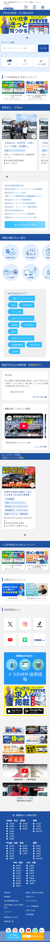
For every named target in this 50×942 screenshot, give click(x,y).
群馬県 (25, 828)
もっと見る (39, 446)
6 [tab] (28, 38)
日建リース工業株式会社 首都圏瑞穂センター (24, 196)
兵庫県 (38, 853)
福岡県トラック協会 (25, 798)
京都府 (38, 848)
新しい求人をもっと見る (25, 224)
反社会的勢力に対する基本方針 (13, 906)
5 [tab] (24, 38)
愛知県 (25, 851)
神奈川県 (39, 831)
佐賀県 (31, 868)
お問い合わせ (30, 910)
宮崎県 (31, 878)
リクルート (8, 911)
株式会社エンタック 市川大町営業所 (20, 203)
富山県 (11, 848)
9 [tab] (40, 38)
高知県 (18, 886)
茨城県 (25, 823)
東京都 (38, 828)
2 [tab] (12, 38)
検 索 (43, 48)
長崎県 (31, 870)
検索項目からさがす (11, 917)
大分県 (31, 875)
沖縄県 (31, 883)
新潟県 (11, 846)
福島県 (11, 839)
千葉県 (38, 826)
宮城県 (11, 831)
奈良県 (38, 856)
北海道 (11, 823)
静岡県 (25, 848)
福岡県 (31, 865)
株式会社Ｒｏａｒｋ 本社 (15, 192)
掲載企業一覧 (9, 921)
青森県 (11, 826)
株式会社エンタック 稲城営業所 (18, 199)
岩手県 (11, 828)
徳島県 (18, 878)
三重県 (25, 853)
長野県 (11, 858)
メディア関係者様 (32, 906)
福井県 (11, 853)
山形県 (11, 836)
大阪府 (38, 851)
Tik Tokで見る (38, 397)
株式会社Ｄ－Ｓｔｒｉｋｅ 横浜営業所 (21, 207)
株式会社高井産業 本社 (14, 210)
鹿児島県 (32, 881)
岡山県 (18, 870)
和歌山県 (39, 858)
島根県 (18, 868)
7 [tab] (32, 38)
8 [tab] (36, 38)
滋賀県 (38, 846)
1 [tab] (8, 38)
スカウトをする (31, 900)
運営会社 (7, 892)
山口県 (18, 875)
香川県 (18, 881)
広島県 (18, 873)
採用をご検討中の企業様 (34, 892)
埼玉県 (38, 823)
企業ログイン (30, 896)
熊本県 (31, 873)
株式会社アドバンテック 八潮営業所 (20, 214)
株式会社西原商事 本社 (14, 185)
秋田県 (11, 833)
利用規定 (7, 896)
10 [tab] (44, 38)
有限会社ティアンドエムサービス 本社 (21, 217)
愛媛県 (18, 883)
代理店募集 (30, 914)
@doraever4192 (17, 391)
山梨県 (11, 856)
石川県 (11, 851)
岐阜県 (25, 846)
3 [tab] (16, 38)
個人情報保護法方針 (11, 900)
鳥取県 (18, 865)
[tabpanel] (25, 25)
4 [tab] (20, 38)
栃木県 (25, 826)
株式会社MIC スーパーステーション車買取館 (23, 189)
